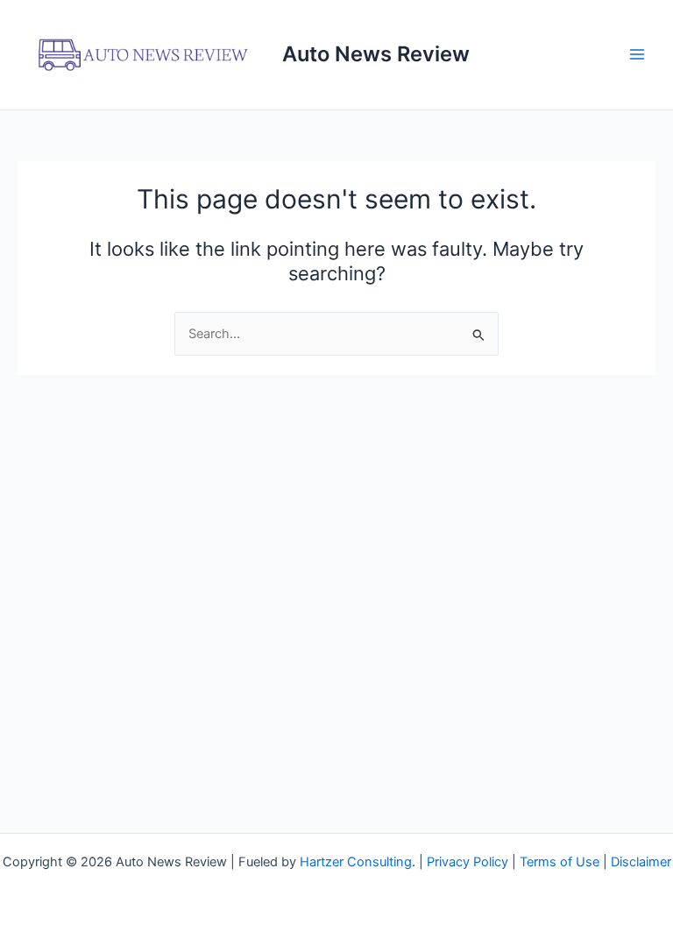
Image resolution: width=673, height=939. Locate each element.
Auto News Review (376, 54)
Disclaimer (641, 862)
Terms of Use (559, 862)
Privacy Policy (467, 862)
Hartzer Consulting (356, 862)
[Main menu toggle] (637, 54)
